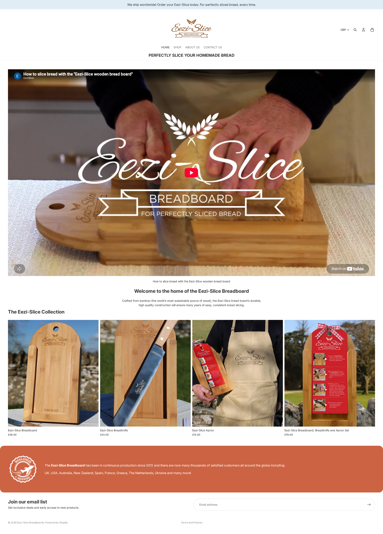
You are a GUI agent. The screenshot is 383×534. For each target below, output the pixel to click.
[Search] (355, 29)
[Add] (92, 420)
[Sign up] (369, 504)
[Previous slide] (14, 373)
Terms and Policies (191, 522)
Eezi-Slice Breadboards (30, 522)
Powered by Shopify (56, 522)
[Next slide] (93, 373)
